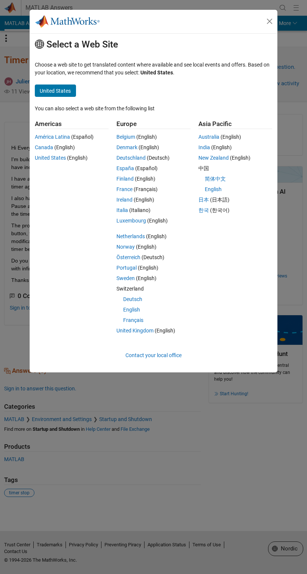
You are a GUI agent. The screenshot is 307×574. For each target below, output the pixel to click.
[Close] (269, 21)
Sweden (125, 278)
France (124, 189)
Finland (125, 179)
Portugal (126, 268)
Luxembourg (131, 221)
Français (133, 320)
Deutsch (132, 299)
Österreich (128, 257)
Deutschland (131, 158)
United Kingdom (135, 331)
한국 (203, 210)
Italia (122, 210)
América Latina (52, 137)
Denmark (126, 147)
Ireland (124, 200)
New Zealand (213, 158)
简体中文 (215, 179)
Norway (125, 247)
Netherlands (130, 236)
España (125, 168)
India (204, 147)
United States (50, 158)
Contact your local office (153, 355)
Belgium (125, 137)
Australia (208, 137)
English (131, 310)
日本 (203, 200)
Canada (44, 147)
